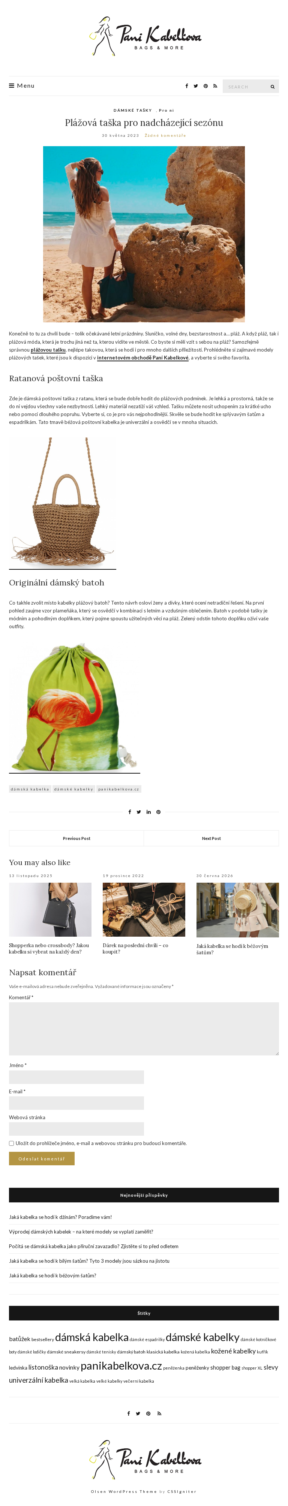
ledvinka (18, 1368)
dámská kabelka (30, 789)
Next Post (211, 838)
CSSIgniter (182, 1491)
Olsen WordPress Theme (124, 1491)
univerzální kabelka (38, 1380)
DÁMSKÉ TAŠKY (133, 110)
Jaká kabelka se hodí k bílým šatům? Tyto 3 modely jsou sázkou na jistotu (89, 1261)
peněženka (173, 1367)
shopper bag (225, 1367)
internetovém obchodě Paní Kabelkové (143, 358)
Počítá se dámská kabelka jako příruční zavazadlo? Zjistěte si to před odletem (93, 1246)
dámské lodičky (32, 1351)
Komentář (21, 997)
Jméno (18, 1065)
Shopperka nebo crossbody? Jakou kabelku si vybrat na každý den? (49, 948)
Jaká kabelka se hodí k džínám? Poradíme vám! (60, 1217)
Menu (25, 85)
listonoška (43, 1367)
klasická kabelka (163, 1352)
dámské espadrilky (147, 1339)
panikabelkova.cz (119, 789)
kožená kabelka (195, 1351)
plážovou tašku (48, 350)
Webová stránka (27, 1117)
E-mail (17, 1091)
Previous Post (76, 838)
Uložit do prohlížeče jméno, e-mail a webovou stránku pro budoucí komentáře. (101, 1143)
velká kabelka (82, 1381)
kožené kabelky (233, 1351)
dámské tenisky (101, 1351)
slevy (271, 1367)
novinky (69, 1367)
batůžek (19, 1338)
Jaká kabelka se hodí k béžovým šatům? (53, 1275)
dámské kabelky (73, 789)
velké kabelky (109, 1381)
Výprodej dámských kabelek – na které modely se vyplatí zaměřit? (81, 1232)
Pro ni (166, 110)
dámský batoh (131, 1352)
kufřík (262, 1351)
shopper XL (252, 1367)
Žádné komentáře (165, 135)
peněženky (197, 1368)
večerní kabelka (138, 1381)
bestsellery (43, 1339)
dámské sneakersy (66, 1352)
